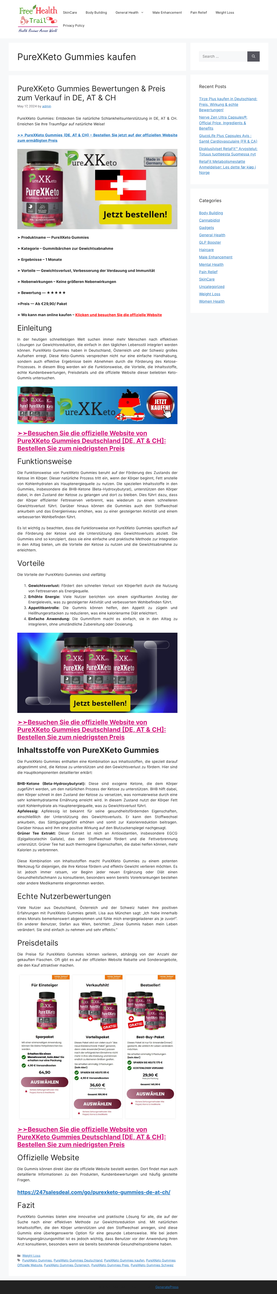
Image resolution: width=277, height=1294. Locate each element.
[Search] (253, 56)
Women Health (212, 301)
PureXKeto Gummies (37, 1260)
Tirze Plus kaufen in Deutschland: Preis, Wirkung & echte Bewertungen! (228, 104)
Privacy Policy (73, 25)
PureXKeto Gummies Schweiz (152, 1265)
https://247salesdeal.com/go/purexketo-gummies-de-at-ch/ (93, 1192)
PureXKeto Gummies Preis (110, 1265)
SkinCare (70, 12)
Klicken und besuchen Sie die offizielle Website (118, 315)
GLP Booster (210, 242)
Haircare (206, 250)
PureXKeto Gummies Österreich (67, 1265)
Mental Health (211, 264)
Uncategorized (212, 286)
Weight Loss (225, 12)
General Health (127, 12)
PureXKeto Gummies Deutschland (78, 1260)
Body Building (96, 12)
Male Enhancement (167, 12)
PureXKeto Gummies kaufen (124, 1260)
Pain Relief (198, 12)
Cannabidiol (209, 220)
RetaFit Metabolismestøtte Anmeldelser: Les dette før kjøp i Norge (227, 167)
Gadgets (206, 227)
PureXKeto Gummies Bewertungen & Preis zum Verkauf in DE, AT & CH (91, 93)
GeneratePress (167, 1287)
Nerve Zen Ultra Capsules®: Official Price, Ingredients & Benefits (223, 123)
